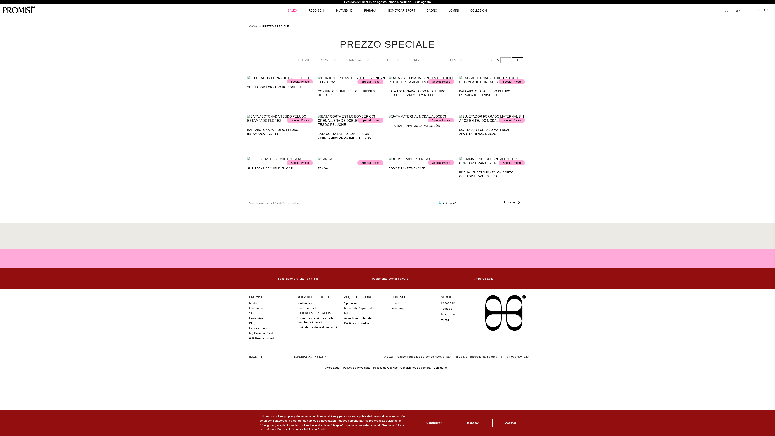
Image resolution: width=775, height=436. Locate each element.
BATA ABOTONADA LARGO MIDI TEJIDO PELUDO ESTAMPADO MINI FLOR (417, 93)
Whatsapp (398, 308)
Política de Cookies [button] (385, 367)
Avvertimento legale (358, 318)
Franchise (256, 318)
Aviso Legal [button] (332, 367)
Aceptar (510, 422)
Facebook (448, 302)
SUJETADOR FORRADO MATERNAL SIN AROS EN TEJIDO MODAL (487, 131)
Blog (252, 323)
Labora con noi (259, 328)
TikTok (445, 320)
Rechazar (472, 422)
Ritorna (349, 313)
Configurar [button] (440, 367)
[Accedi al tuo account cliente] (747, 10)
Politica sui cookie (356, 323)
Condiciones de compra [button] (415, 367)
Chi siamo (256, 308)
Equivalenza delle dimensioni (317, 327)
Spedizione (351, 303)
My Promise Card (261, 333)
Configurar (433, 422)
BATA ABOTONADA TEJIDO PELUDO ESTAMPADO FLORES (272, 131)
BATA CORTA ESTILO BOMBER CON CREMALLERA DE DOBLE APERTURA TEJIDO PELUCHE (344, 136)
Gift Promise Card (261, 338)
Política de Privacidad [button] (356, 367)
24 (455, 202)
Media (253, 303)
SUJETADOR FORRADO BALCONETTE (274, 87)
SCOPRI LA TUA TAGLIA (314, 313)
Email (395, 303)
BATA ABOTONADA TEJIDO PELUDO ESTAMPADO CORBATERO (484, 93)
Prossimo (513, 202)
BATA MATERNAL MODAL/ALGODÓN (414, 125)
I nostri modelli (307, 308)
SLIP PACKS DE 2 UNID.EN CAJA (270, 168)
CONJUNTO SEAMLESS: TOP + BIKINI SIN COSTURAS (348, 93)
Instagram (448, 314)
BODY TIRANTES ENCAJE (407, 168)
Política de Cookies (316, 429)
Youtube (446, 308)
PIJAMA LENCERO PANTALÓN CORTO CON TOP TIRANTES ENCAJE (486, 174)
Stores (253, 313)
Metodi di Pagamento (359, 308)
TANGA (323, 168)
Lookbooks (304, 303)
